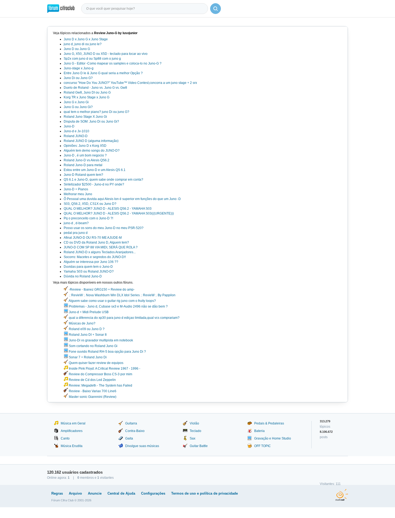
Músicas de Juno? (81, 323)
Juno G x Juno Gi (76, 102)
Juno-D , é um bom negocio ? (85, 155)
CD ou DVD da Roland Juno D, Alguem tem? (96, 242)
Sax (192, 438)
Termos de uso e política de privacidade (204, 493)
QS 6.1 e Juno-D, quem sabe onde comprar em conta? (103, 179)
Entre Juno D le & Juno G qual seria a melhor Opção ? (103, 73)
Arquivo (75, 493)
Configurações (153, 493)
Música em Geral (73, 423)
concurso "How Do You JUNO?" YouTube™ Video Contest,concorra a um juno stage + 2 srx (130, 83)
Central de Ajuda (121, 493)
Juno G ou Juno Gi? (78, 107)
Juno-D (69, 126)
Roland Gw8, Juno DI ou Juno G (87, 92)
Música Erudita (71, 446)
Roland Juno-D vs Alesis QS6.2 (86, 160)
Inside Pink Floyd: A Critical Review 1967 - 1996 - (104, 368)
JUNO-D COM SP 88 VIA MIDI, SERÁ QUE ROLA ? (101, 247)
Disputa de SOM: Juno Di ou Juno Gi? (91, 121)
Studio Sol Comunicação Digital (341, 495)
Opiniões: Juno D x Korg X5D (85, 146)
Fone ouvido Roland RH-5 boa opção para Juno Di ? (107, 351)
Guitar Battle (199, 446)
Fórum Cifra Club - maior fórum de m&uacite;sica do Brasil (61, 8)
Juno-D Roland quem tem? (83, 175)
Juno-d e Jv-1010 (76, 131)
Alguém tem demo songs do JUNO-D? (92, 150)
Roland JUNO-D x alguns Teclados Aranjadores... (100, 252)
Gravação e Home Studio (272, 438)
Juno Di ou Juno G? (78, 78)
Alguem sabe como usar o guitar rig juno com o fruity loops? (112, 301)
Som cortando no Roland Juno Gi (92, 346)
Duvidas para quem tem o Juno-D (88, 267)
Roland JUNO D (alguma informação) (91, 141)
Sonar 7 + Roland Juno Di (87, 357)
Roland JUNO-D (76, 136)
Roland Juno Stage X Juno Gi (85, 117)
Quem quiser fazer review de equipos (95, 363)
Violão (194, 423)
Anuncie (95, 493)
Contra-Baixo (135, 431)
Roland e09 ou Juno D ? (86, 329)
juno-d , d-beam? (76, 223)
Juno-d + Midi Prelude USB (88, 312)
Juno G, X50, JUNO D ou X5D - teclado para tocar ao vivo (106, 54)
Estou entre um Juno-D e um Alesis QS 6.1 (94, 170)
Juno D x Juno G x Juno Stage (86, 39)
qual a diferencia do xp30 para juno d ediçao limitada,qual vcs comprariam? (123, 318)
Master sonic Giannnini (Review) (92, 397)
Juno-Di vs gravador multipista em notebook (100, 340)
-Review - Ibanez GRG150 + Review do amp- (101, 289)
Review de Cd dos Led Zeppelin (92, 380)
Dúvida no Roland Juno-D (83, 276)
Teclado (195, 431)
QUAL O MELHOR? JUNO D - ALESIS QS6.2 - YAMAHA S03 (108, 208)
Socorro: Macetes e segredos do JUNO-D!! (95, 257)
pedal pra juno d (76, 233)
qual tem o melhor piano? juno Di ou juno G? (96, 112)
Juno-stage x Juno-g (79, 68)
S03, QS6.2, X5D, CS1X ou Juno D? (90, 204)
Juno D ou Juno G (77, 49)
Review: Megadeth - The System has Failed (100, 385)
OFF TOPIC (262, 446)
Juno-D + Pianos (76, 189)
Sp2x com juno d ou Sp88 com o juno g (92, 58)
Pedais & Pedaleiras (269, 423)
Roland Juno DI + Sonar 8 (87, 335)
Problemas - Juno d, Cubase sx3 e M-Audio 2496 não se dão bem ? (118, 306)
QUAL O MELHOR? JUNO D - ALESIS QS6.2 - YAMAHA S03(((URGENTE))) (119, 213)
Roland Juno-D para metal (83, 165)
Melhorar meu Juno (78, 194)
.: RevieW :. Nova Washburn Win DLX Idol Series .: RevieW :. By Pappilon (121, 295)
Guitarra (131, 423)
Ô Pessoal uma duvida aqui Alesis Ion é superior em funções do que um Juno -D (122, 199)
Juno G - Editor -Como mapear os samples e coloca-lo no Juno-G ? (112, 63)
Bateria (259, 431)
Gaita (129, 438)
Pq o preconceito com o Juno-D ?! (88, 218)
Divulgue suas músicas (142, 446)
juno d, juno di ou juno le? (83, 44)
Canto (65, 438)
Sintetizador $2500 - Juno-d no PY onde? (94, 184)
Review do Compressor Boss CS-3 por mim (100, 374)
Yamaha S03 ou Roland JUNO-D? (89, 271)
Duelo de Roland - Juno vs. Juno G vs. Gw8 (95, 88)
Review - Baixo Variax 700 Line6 (92, 391)
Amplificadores (71, 431)
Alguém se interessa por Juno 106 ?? (91, 262)
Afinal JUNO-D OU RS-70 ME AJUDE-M (93, 238)
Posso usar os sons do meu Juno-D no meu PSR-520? (103, 228)
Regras (57, 493)
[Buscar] (215, 8)
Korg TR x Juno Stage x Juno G (86, 97)
